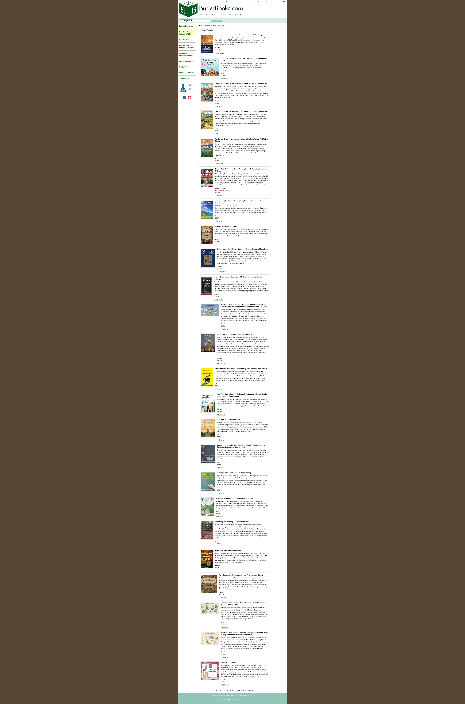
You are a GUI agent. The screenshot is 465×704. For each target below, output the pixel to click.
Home (200, 25)
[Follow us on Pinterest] (189, 98)
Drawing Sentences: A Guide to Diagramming (234, 473)
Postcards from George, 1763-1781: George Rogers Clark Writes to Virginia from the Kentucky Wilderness (244, 634)
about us (237, 2)
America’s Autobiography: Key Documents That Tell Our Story (238, 35)
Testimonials (184, 78)
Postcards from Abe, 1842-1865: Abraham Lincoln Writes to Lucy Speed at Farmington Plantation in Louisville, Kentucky (244, 305)
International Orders (186, 61)
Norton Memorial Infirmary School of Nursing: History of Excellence (242, 249)
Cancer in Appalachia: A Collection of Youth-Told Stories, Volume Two (241, 84)
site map (268, 2)
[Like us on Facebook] (184, 98)
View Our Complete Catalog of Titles (186, 33)
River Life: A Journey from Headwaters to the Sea (234, 498)
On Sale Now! (184, 40)
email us (258, 2)
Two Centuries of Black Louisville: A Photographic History (241, 575)
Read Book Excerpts (186, 73)
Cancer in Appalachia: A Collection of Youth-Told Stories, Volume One (241, 111)
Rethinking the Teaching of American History (231, 522)
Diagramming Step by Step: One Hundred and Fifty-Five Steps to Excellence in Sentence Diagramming (241, 446)
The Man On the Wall (228, 662)
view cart (279, 2)
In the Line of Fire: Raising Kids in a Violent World (236, 334)
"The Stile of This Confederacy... (229, 419)
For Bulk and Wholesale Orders (186, 54)
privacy (248, 2)
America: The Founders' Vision (226, 226)
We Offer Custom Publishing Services (186, 47)
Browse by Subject (210, 25)
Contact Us (183, 67)
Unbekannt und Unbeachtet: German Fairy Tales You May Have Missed (241, 369)
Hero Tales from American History (228, 550)
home (227, 2)
